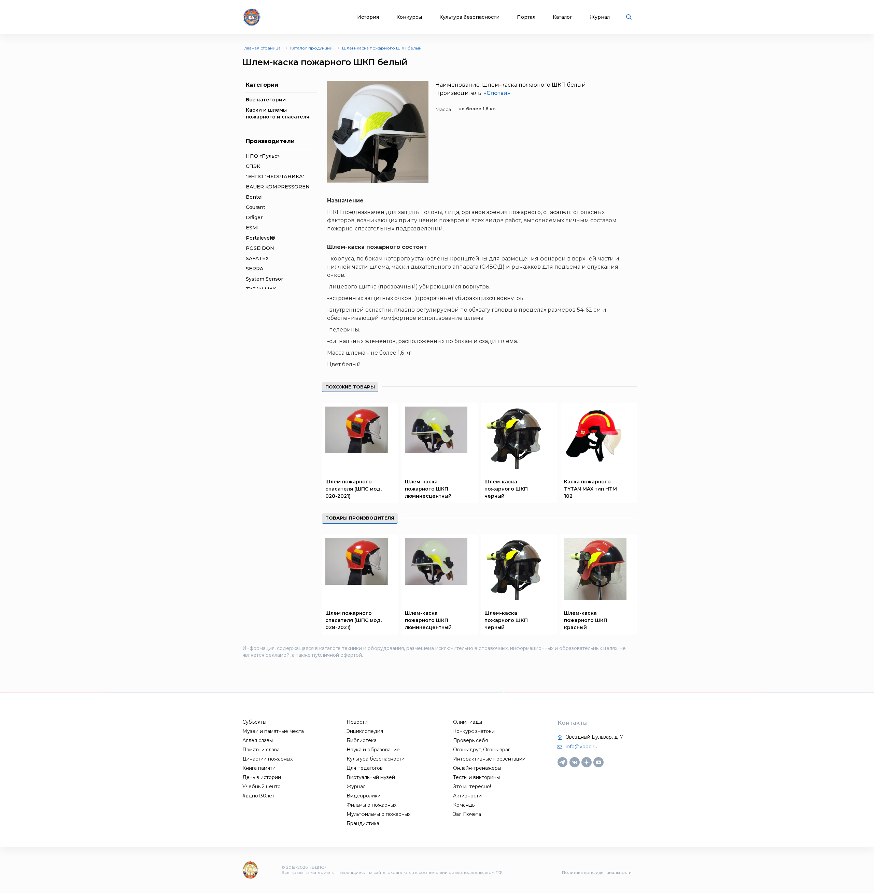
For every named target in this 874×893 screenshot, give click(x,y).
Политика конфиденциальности (597, 872)
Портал (526, 17)
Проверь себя (470, 740)
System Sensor (264, 279)
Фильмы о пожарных (371, 805)
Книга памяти (259, 768)
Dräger (254, 217)
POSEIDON (260, 248)
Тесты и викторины (476, 777)
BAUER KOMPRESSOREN (278, 187)
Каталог (562, 17)
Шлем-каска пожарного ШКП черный (506, 489)
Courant (255, 207)
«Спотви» (497, 93)
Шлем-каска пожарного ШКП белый (382, 48)
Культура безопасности (469, 17)
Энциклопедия (365, 731)
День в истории (261, 777)
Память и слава (261, 750)
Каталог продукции (311, 48)
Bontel (254, 197)
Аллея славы (257, 740)
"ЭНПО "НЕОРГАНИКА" (275, 176)
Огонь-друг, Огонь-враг (481, 750)
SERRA (254, 269)
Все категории (266, 100)
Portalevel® (260, 238)
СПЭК (253, 166)
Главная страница (261, 48)
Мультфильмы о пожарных (378, 814)
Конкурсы (409, 17)
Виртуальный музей (371, 777)
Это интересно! (472, 786)
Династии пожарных (267, 759)
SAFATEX (257, 258)
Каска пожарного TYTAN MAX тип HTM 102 (590, 489)
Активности (467, 796)
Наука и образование (373, 750)
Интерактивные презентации (489, 759)
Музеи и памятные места (273, 731)
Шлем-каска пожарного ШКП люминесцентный (428, 489)
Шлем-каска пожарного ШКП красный (585, 620)
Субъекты (254, 722)
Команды (464, 805)
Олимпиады (467, 722)
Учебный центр (261, 786)
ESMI (252, 228)
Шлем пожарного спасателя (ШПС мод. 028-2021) (353, 489)
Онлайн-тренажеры (477, 768)
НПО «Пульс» (263, 156)
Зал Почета (467, 814)
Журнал (600, 17)
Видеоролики (364, 796)
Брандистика (363, 823)
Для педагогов (365, 768)
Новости (357, 722)
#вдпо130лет (258, 796)
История (368, 17)
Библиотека (362, 740)
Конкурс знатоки (474, 731)
